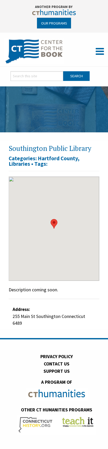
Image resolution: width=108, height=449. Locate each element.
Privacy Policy (56, 356)
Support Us (57, 371)
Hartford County (58, 158)
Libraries (19, 163)
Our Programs (54, 23)
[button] (54, 224)
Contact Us (56, 364)
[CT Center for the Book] (34, 51)
